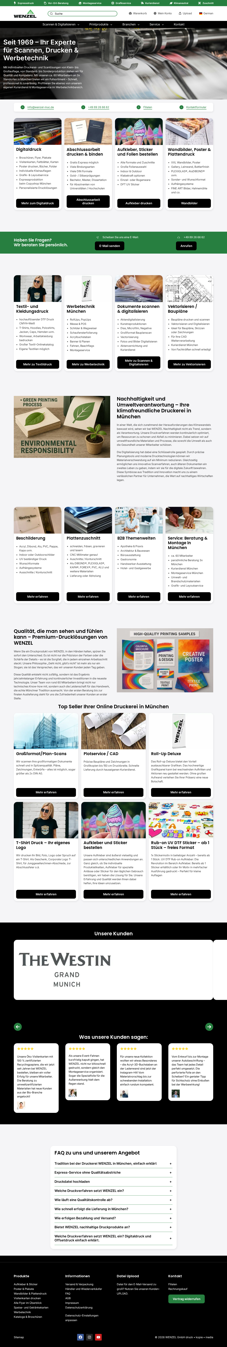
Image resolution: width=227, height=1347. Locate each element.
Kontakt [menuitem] (179, 24)
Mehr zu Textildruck (37, 364)
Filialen (147, 107)
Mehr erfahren (37, 596)
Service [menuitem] (155, 24)
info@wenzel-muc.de (40, 107)
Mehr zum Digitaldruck (37, 203)
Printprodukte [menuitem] (98, 24)
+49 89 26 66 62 (98, 107)
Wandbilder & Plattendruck (30, 1293)
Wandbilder (189, 203)
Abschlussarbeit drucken (88, 201)
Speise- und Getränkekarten (31, 1307)
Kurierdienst (152, 3)
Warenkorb (140, 13)
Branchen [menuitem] (129, 24)
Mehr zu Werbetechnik (88, 364)
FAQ (67, 1293)
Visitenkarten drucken (27, 1298)
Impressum (72, 1302)
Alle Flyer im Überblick (28, 1302)
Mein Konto (165, 13)
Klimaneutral (181, 3)
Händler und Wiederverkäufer (83, 1289)
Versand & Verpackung (79, 1284)
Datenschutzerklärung (79, 1307)
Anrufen (186, 246)
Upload (187, 13)
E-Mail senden (109, 246)
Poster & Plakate (24, 1289)
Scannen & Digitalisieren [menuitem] (59, 24)
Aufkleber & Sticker (26, 1284)
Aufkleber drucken (138, 203)
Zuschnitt (208, 3)
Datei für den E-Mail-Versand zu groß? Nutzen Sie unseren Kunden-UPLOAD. (138, 1289)
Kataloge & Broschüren (28, 1316)
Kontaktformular (196, 107)
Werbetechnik (22, 1312)
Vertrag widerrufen (186, 1299)
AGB (68, 1298)
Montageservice (92, 3)
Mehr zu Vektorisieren (189, 364)
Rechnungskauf (177, 1289)
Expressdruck (26, 3)
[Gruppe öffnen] (37, 164)
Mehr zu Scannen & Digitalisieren (139, 362)
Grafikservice (123, 3)
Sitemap (19, 1337)
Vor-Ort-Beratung (58, 3)
